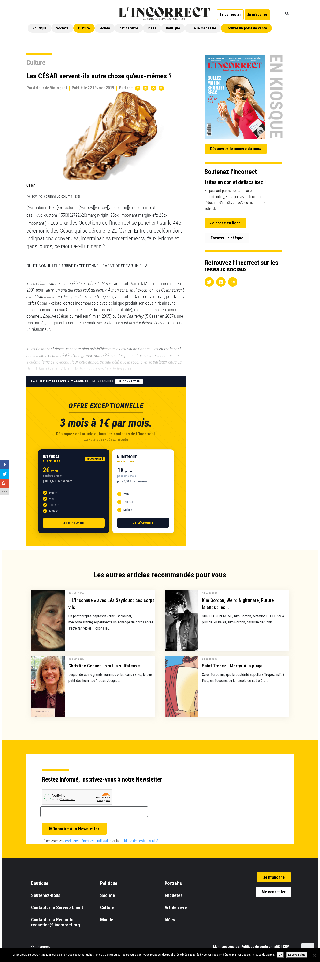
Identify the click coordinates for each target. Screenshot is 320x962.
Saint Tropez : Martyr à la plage (232, 666)
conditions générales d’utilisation (87, 841)
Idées (152, 28)
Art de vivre (128, 28)
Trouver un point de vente (246, 28)
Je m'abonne (73, 523)
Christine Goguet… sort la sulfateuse (104, 666)
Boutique (173, 28)
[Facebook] (221, 282)
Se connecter (129, 381)
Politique (39, 28)
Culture (84, 28)
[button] (287, 13)
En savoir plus (296, 954)
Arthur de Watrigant (50, 87)
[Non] (314, 955)
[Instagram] (232, 282)
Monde (104, 28)
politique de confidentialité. (139, 841)
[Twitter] (209, 282)
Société (62, 28)
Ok (280, 954)
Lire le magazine (203, 28)
